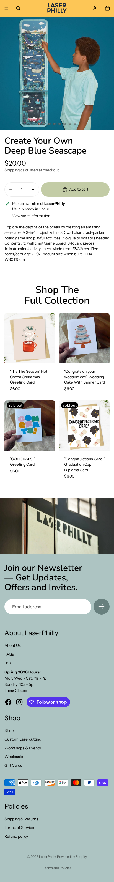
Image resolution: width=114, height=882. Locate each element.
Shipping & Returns (21, 819)
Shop (9, 730)
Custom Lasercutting (22, 739)
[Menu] (6, 8)
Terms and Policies (57, 868)
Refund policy (16, 836)
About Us (12, 645)
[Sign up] (102, 607)
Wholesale (13, 756)
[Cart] (107, 8)
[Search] (18, 8)
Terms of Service (19, 827)
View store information (31, 215)
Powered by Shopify (72, 856)
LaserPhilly (47, 856)
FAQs (9, 654)
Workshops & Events (22, 748)
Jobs (8, 662)
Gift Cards (13, 765)
